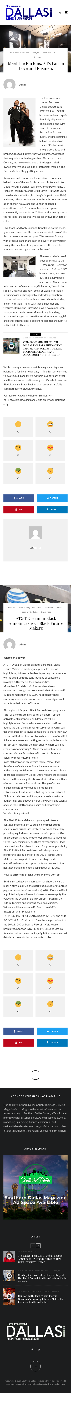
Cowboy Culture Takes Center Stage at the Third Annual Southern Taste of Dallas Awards (43, 1278)
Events (46, 1291)
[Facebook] (32, 1349)
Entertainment (25, 1270)
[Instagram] (38, 1349)
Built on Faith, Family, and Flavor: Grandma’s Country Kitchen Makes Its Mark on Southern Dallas (40, 1299)
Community (39, 337)
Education (37, 607)
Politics (58, 607)
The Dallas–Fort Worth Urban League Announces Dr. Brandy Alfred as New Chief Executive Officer (40, 1258)
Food (47, 1270)
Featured (24, 52)
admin (22, 84)
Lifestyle (35, 52)
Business (14, 52)
